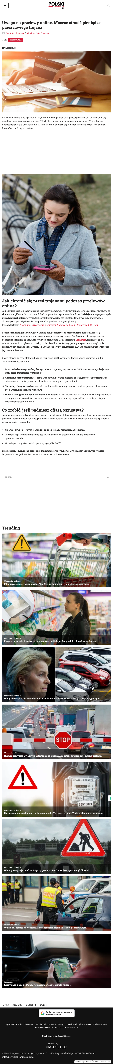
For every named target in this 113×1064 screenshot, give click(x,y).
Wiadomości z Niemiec (38, 33)
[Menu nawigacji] (5, 5)
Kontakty (17, 1004)
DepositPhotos (63, 1036)
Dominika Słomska (15, 33)
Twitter (44, 1004)
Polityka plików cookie (101, 1062)
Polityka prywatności (83, 1062)
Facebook (31, 1004)
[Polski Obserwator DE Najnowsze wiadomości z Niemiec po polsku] (56, 5)
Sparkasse (81, 339)
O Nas (6, 1004)
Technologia (15, 40)
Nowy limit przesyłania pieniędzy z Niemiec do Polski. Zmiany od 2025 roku (59, 324)
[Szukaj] (108, 5)
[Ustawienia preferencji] (110, 798)
